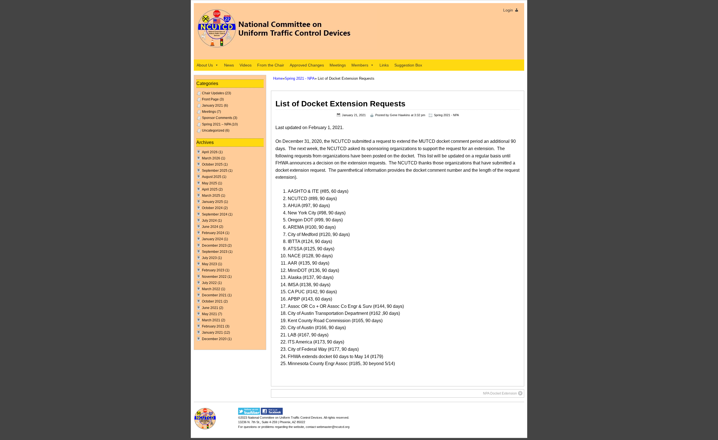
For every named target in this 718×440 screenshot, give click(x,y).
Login (508, 10)
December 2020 (214, 339)
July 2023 (209, 258)
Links (384, 65)
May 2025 (209, 183)
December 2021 (214, 295)
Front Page (210, 99)
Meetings (338, 65)
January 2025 (212, 202)
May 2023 (209, 264)
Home (278, 78)
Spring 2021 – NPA (216, 124)
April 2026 (210, 152)
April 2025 (210, 189)
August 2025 (211, 177)
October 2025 (212, 164)
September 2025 (214, 171)
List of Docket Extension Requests (340, 103)
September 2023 (214, 252)
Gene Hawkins (400, 115)
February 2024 (213, 233)
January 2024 (212, 239)
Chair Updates (213, 93)
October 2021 (212, 301)
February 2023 (213, 270)
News (229, 65)
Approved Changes (307, 65)
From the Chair (270, 65)
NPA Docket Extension (500, 393)
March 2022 (211, 289)
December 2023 (214, 245)
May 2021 (209, 314)
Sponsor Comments (217, 118)
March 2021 (211, 320)
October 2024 (212, 208)
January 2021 (212, 105)
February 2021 (213, 326)
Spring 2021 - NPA (300, 78)
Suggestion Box (408, 65)
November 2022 (214, 277)
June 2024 (210, 227)
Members (359, 65)
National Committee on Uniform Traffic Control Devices (285, 417)
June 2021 (210, 308)
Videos (246, 65)
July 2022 (209, 283)
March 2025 (211, 196)
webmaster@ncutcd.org (333, 426)
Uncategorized (213, 130)
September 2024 (214, 214)
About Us (205, 65)
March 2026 (211, 158)
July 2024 (209, 221)
